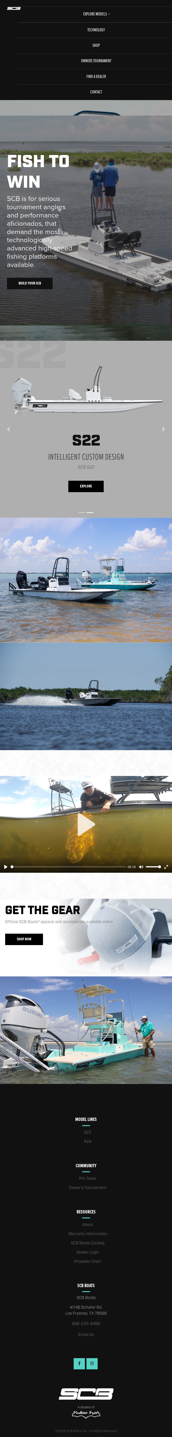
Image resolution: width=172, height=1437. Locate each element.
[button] (8, 429)
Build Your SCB (30, 283)
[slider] (68, 867)
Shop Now (24, 939)
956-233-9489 (86, 1324)
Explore (87, 486)
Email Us (86, 1335)
